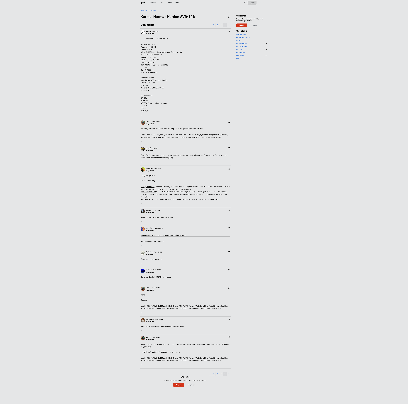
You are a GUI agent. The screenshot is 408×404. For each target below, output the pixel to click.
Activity (239, 40)
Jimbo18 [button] (149, 210)
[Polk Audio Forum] (143, 2)
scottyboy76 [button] (150, 228)
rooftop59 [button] (149, 168)
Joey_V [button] (148, 121)
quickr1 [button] (148, 148)
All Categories (241, 34)
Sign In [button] (178, 385)
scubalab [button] (149, 270)
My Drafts (251, 49)
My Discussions (241, 46)
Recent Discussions (243, 37)
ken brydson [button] (150, 319)
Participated (240, 52)
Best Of (239, 58)
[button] (229, 17)
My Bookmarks (251, 43)
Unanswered (251, 55)
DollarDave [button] (149, 252)
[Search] (245, 2)
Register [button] (191, 385)
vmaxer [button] (148, 31)
